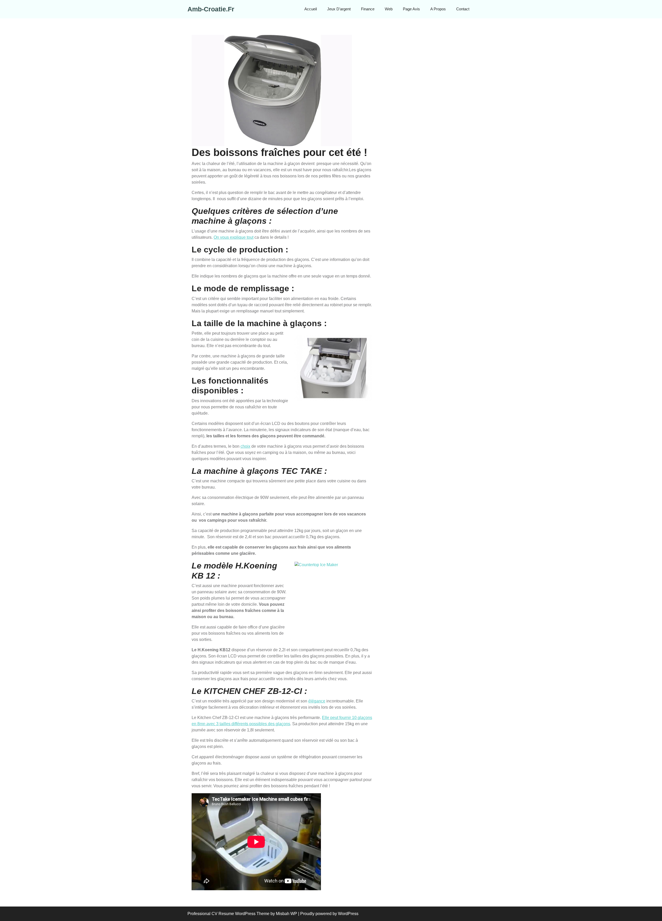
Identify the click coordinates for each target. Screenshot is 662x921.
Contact (462, 9)
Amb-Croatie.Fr (210, 9)
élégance (316, 701)
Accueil (310, 9)
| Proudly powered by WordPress (328, 913)
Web (389, 9)
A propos (438, 9)
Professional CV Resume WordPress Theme (228, 913)
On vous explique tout (233, 237)
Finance (367, 9)
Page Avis (411, 9)
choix (245, 446)
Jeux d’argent (339, 9)
